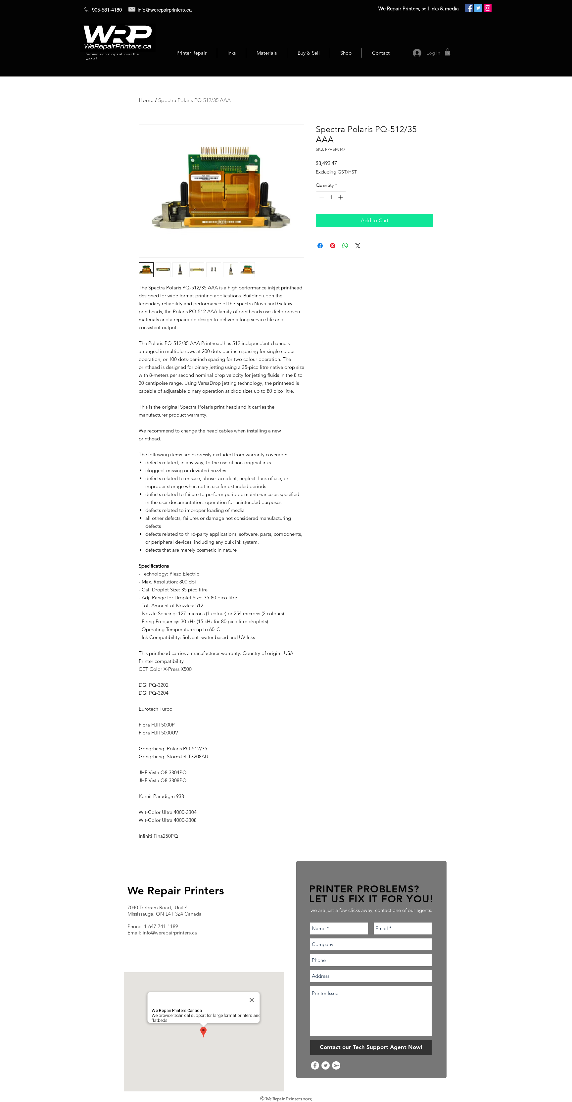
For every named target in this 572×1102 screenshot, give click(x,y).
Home (146, 100)
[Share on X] (358, 246)
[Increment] (341, 197)
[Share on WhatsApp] (345, 246)
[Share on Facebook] (320, 246)
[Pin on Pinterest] (333, 246)
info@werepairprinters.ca (165, 10)
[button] (448, 52)
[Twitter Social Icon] (478, 8)
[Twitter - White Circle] (325, 1065)
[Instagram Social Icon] (488, 8)
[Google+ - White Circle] (336, 1065)
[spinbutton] (331, 197)
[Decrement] (321, 197)
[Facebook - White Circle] (315, 1065)
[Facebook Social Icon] (469, 8)
